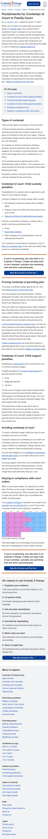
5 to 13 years (7, 756)
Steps (25, 9)
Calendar (6, 681)
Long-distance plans (10, 730)
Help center (7, 805)
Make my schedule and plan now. (20, 81)
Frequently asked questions (13, 808)
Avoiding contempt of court (18, 107)
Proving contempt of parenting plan (21, 100)
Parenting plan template (12, 685)
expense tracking (16, 688)
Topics (10, 9)
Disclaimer (6, 830)
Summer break (8, 714)
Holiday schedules (10, 711)
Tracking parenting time (11, 343)
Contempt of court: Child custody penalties (24, 96)
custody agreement (27, 46)
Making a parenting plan (12, 723)
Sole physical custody (11, 788)
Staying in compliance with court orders (23, 111)
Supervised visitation (13, 231)
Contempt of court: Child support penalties (24, 103)
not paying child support (30, 371)
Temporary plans (9, 733)
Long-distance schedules (12, 707)
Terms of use (7, 827)
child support (18, 363)
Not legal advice (9, 834)
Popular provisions (10, 727)
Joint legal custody (10, 792)
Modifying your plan (10, 737)
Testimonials (7, 691)
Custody (18, 9)
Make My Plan (34, 4)
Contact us (6, 814)
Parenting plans (8, 769)
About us (6, 811)
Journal (5, 688)
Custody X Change (13, 502)
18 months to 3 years (10, 750)
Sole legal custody (10, 795)
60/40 (10, 704)
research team (12, 22)
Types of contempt (14, 93)
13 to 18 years (8, 759)
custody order (15, 28)
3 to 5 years (7, 753)
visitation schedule (32, 349)
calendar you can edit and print (14, 505)
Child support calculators (12, 775)
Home (4, 9)
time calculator (17, 681)
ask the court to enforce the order (19, 289)
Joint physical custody (11, 785)
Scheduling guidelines (11, 772)
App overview (8, 678)
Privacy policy (8, 824)
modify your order (9, 458)
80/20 (21, 704)
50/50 (4, 704)
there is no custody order (12, 246)
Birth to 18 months (9, 746)
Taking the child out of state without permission (24, 216)
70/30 (16, 704)
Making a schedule (10, 701)
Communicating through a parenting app (18, 324)
